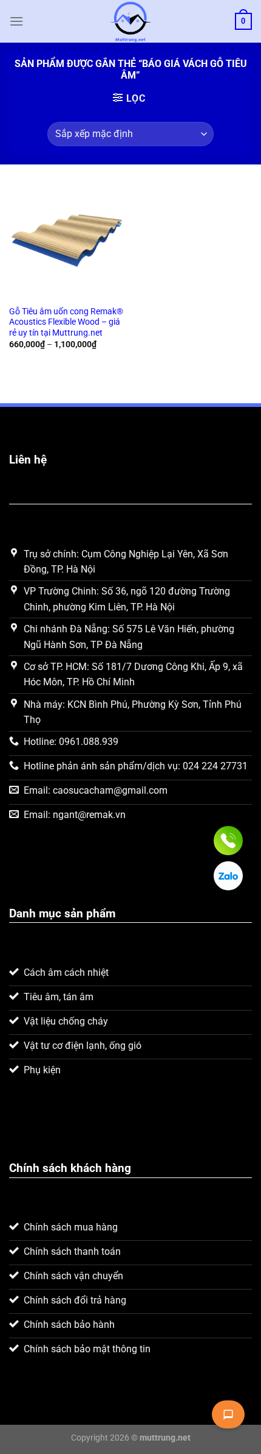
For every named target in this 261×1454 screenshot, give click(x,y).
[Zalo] (228, 876)
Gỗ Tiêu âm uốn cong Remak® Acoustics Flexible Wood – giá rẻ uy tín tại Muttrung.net (66, 321)
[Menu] (16, 21)
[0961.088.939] (228, 840)
